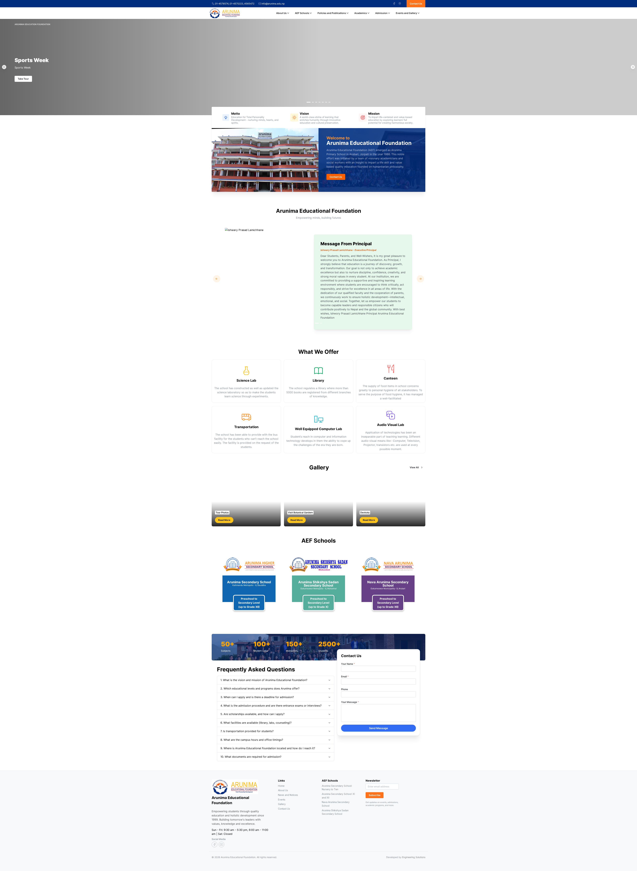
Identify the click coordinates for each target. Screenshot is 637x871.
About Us (281, 13)
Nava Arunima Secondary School (336, 804)
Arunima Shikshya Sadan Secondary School (335, 812)
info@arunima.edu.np (273, 3)
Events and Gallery (406, 13)
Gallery (282, 804)
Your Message (350, 702)
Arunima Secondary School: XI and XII (338, 796)
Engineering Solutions (413, 857)
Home (281, 785)
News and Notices (288, 795)
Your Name (348, 663)
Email (345, 676)
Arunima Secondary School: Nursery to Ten (337, 787)
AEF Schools (302, 13)
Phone (344, 689)
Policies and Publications (332, 13)
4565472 (249, 3)
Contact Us (284, 808)
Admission (381, 13)
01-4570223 (237, 3)
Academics (360, 13)
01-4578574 (222, 3)
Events (281, 799)
